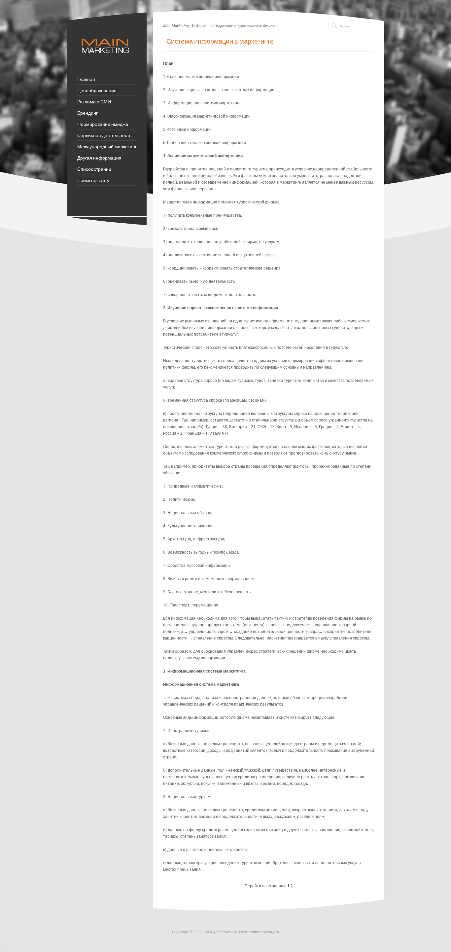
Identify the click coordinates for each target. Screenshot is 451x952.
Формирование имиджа (102, 124)
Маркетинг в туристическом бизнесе (245, 26)
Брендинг (87, 112)
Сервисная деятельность (104, 135)
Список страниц (94, 168)
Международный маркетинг (107, 146)
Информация (202, 26)
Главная (86, 79)
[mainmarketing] (106, 56)
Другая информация (99, 157)
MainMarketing (176, 26)
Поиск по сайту (93, 180)
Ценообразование (97, 90)
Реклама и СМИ (94, 101)
